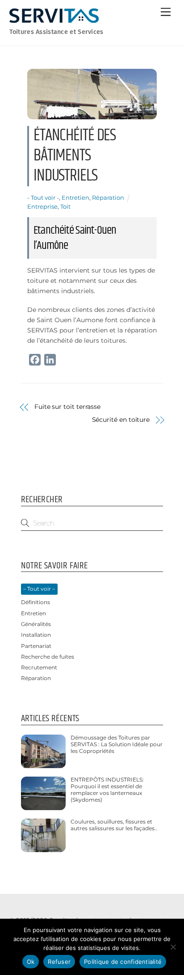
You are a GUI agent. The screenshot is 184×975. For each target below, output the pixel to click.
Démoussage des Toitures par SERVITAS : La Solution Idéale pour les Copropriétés (117, 744)
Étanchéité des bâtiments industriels (74, 156)
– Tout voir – (39, 589)
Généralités (36, 624)
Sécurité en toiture (121, 419)
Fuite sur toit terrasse (67, 406)
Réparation (108, 197)
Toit (65, 206)
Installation (36, 635)
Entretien (75, 197)
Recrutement (39, 667)
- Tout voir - (43, 197)
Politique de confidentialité (123, 961)
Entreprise (42, 206)
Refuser (59, 961)
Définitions (35, 602)
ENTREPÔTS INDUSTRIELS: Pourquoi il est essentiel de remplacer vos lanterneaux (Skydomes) (107, 790)
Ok (31, 961)
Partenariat (36, 646)
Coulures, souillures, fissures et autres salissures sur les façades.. (114, 825)
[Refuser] (172, 946)
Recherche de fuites (47, 657)
